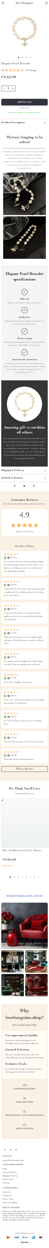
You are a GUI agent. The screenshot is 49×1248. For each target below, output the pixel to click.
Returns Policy (8, 1179)
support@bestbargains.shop (13, 1160)
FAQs (5, 1169)
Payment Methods (9, 1172)
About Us (6, 1192)
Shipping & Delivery (10, 1176)
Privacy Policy (8, 1199)
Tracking (6, 1183)
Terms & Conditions (10, 1203)
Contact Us (7, 1196)
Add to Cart (24, 102)
